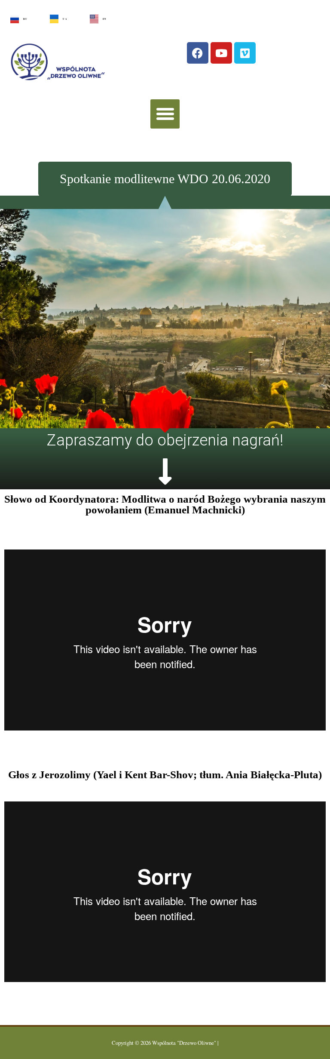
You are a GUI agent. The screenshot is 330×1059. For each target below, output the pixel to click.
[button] (165, 114)
